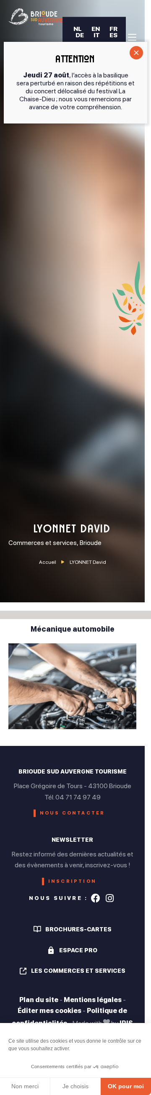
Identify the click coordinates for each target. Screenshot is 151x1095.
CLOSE (136, 52)
